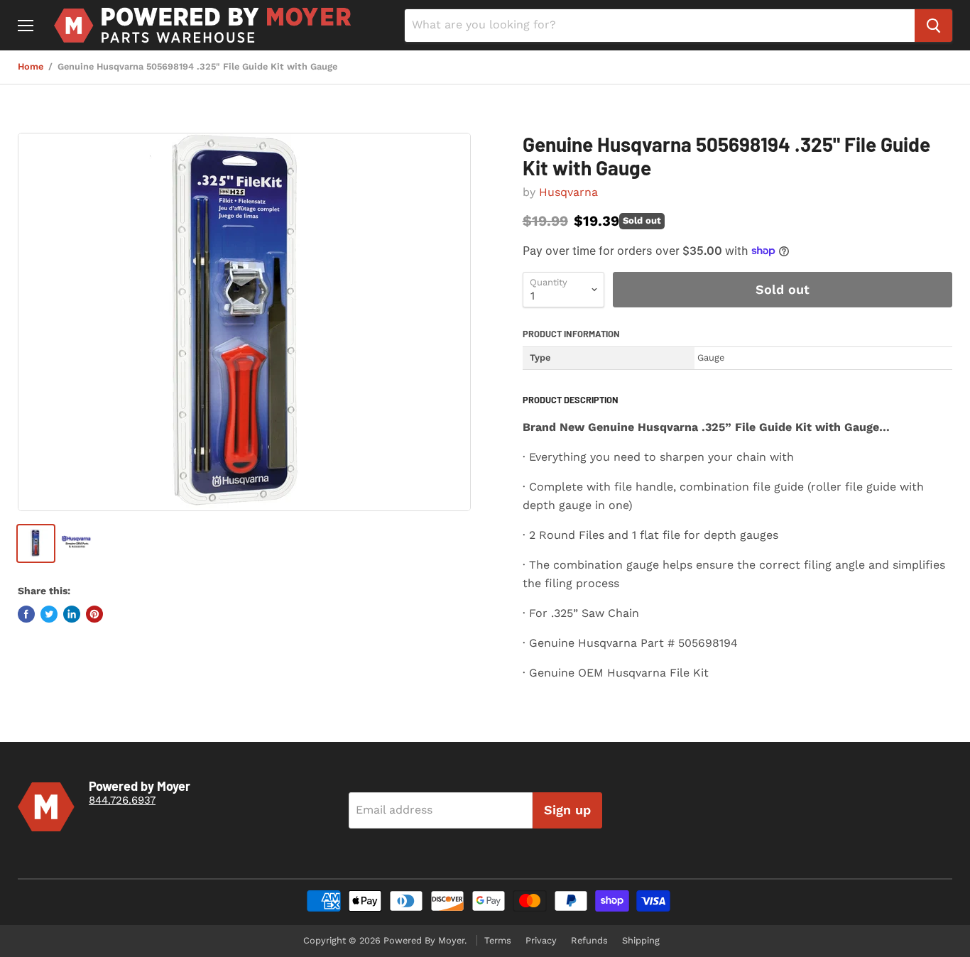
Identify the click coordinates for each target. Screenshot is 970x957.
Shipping (641, 940)
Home (30, 67)
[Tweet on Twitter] (49, 614)
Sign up (567, 809)
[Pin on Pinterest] (94, 614)
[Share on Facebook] (26, 614)
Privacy (541, 940)
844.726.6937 (122, 800)
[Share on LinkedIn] (71, 614)
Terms (497, 940)
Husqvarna (568, 192)
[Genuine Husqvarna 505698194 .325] (244, 322)
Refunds (589, 940)
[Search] (933, 25)
